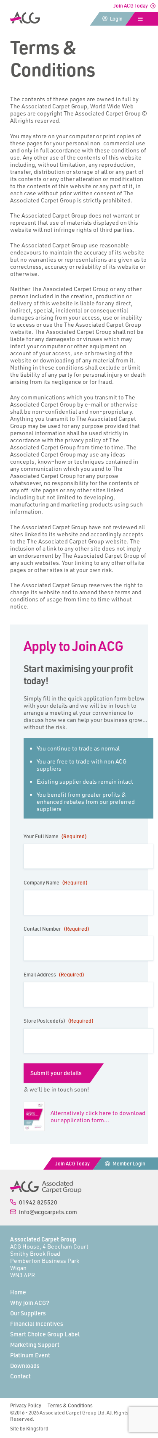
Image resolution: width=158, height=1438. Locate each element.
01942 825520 (38, 1202)
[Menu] (141, 19)
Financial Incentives (36, 1323)
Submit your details (56, 1072)
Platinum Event (30, 1355)
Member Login (128, 1163)
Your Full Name (55, 836)
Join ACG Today (130, 6)
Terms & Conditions (70, 1405)
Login (116, 19)
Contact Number (56, 929)
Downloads (25, 1365)
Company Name (56, 882)
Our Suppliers (28, 1313)
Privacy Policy (25, 1405)
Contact (20, 1376)
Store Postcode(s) (59, 1021)
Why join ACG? (29, 1302)
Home (18, 1292)
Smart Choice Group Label (45, 1334)
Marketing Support (34, 1344)
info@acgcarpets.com (48, 1211)
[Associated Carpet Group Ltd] (46, 1186)
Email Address (54, 974)
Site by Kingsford (29, 1428)
